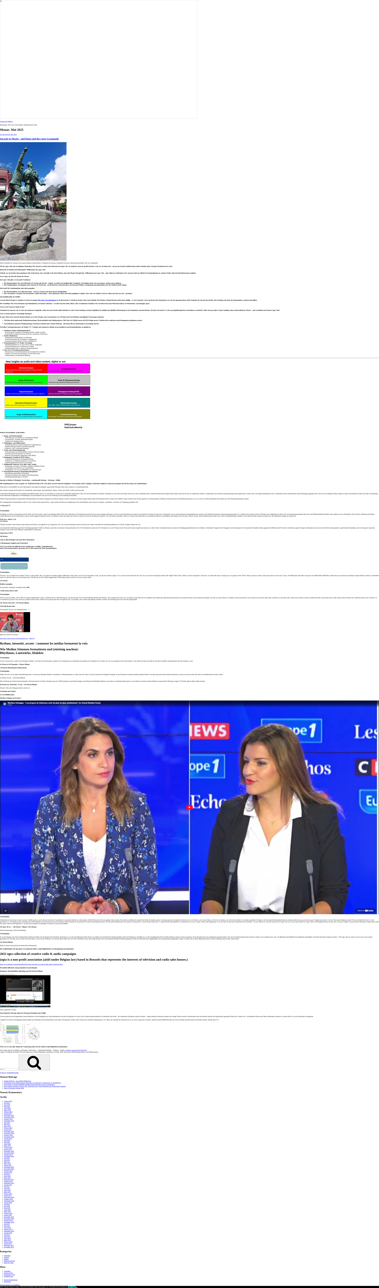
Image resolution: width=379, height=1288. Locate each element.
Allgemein (7, 1255)
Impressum (7, 1281)
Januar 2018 (8, 1243)
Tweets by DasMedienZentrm (9, 1073)
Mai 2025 (7, 1124)
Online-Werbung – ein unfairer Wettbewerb (17, 1081)
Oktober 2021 (8, 1181)
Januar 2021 (8, 1195)
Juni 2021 (7, 1188)
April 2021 (7, 1190)
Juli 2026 (7, 1103)
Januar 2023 (8, 1165)
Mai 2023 (7, 1162)
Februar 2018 (8, 1242)
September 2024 (9, 1137)
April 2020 (7, 1210)
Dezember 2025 (9, 1115)
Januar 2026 (8, 1113)
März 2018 (7, 1240)
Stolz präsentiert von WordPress (10, 1285)
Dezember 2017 (9, 1245)
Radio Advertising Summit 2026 (14, 1088)
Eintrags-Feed (8, 1273)
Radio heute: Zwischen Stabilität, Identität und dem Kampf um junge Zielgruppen (29, 1084)
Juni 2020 (7, 1206)
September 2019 (9, 1222)
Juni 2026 (7, 1105)
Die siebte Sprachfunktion (47, 300)
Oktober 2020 (8, 1199)
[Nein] (76, 1287)
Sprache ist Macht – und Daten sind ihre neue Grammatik (29, 138)
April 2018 (7, 1238)
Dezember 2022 (9, 1167)
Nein (73, 1287)
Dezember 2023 (9, 1151)
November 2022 (9, 1169)
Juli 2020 (7, 1204)
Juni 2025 (7, 1122)
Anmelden (7, 1271)
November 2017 (9, 1247)
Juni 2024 (7, 1140)
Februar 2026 (8, 1112)
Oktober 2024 (8, 1135)
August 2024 (8, 1138)
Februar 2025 (8, 1128)
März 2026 (7, 1110)
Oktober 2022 (8, 1170)
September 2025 (9, 1121)
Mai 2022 (7, 1174)
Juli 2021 (7, 1187)
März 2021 (7, 1192)
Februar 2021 (8, 1194)
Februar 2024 (8, 1147)
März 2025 (7, 1126)
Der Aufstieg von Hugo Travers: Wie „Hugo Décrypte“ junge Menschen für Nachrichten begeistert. (35, 1086)
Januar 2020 (8, 1215)
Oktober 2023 (8, 1154)
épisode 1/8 (31, 638)
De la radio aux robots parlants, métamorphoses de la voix (14, 638)
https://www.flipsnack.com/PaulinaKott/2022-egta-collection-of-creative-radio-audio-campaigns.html (31, 964)
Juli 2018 (7, 1235)
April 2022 (7, 1176)
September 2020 (9, 1201)
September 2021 (9, 1183)
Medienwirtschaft (9, 1261)
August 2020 (8, 1203)
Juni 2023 (7, 1160)
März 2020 (7, 1211)
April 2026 (7, 1108)
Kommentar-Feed (9, 1275)
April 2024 (7, 1144)
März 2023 (7, 1163)
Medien (6, 1259)
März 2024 (7, 1146)
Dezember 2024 (9, 1131)
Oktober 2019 (8, 1220)
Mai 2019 (7, 1226)
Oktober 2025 (8, 1119)
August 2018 (8, 1233)
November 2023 (9, 1153)
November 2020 (9, 1197)
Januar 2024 (8, 1149)
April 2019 (7, 1227)
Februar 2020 (8, 1213)
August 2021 (8, 1185)
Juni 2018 (7, 1236)
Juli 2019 (7, 1224)
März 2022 (7, 1178)
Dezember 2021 (9, 1179)
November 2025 (9, 1117)
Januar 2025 (8, 1130)
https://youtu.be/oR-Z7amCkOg (77, 1050)
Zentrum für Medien (6, 121)
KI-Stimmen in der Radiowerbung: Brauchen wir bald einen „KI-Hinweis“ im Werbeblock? (32, 1083)
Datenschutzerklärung (11, 1280)
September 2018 (9, 1231)
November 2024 (9, 1133)
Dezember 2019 (9, 1217)
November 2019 (9, 1219)
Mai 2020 (7, 1208)
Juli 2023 (7, 1158)
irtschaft (6, 1257)
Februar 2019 (8, 1229)
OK (70, 1287)
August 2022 (8, 1172)
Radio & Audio (9, 1263)
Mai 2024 (7, 1142)
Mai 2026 (7, 1106)
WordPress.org (8, 1276)
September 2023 (9, 1156)
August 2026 (8, 1101)
